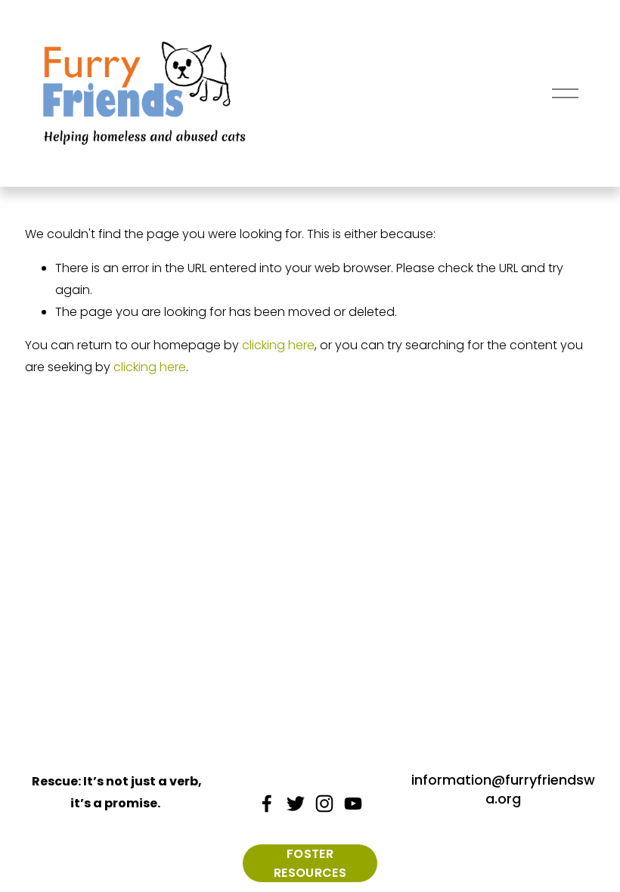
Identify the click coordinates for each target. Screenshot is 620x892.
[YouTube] (353, 803)
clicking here (278, 345)
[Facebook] (267, 803)
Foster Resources (310, 863)
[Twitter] (296, 803)
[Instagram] (324, 803)
